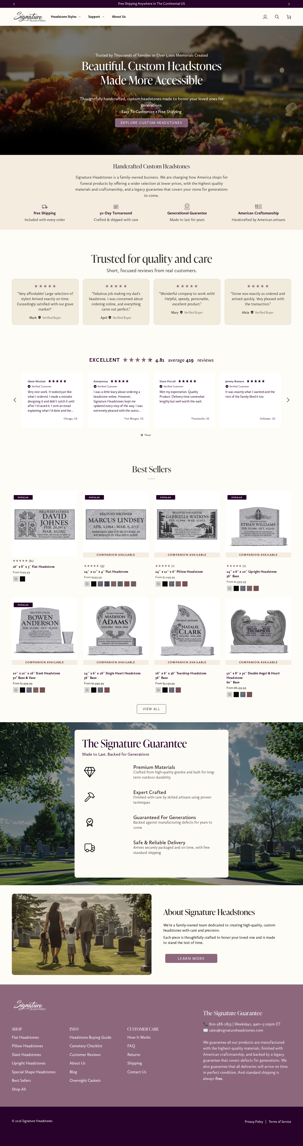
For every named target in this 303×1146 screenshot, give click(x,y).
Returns (133, 1054)
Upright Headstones (29, 1063)
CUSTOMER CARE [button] (143, 1029)
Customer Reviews (85, 1054)
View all (151, 709)
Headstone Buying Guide (90, 1037)
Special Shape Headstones (34, 1071)
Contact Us (136, 1071)
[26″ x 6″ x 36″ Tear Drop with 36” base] (187, 631)
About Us (77, 1063)
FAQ (131, 1045)
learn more (191, 958)
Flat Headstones (25, 1037)
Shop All (19, 1089)
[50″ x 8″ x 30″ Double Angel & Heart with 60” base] (258, 631)
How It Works (139, 1037)
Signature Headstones (37, 1121)
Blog (73, 1071)
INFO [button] (74, 1029)
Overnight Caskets (85, 1080)
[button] (66, 17)
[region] (151, 400)
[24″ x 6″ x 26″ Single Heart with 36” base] (116, 631)
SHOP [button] (17, 1029)
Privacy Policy (254, 1121)
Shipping (134, 1063)
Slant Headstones (26, 1054)
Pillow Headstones (27, 1045)
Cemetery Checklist (86, 1045)
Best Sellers (21, 1080)
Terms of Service (280, 1121)
